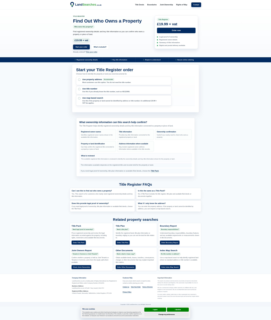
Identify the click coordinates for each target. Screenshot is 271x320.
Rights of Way (181, 5)
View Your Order (136, 287)
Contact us (126, 287)
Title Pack (155, 171)
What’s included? (100, 47)
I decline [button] (178, 309)
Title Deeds (139, 5)
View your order (91, 52)
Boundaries (152, 5)
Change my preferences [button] (166, 314)
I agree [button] (155, 309)
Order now (176, 30)
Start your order (81, 47)
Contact (196, 5)
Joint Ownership (166, 5)
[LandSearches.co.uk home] (86, 4)
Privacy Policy (127, 292)
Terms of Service (147, 287)
